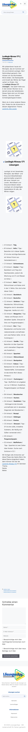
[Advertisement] (14, 35)
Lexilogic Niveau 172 (9, 464)
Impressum (14, 713)
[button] (21, 4)
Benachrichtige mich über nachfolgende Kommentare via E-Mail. (14, 642)
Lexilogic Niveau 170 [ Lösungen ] (10, 590)
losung (8, 589)
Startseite (14, 700)
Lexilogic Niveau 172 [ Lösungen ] (10, 592)
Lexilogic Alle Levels (9, 109)
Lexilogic (5, 589)
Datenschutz (14, 717)
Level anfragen (14, 704)
